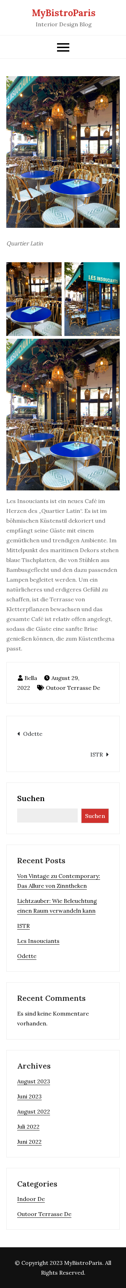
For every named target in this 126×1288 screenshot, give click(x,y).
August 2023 (33, 1081)
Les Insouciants (38, 940)
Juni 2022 (29, 1141)
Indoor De (31, 1198)
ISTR (96, 754)
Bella (30, 677)
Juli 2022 (28, 1126)
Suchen (31, 798)
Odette (32, 733)
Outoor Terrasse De (73, 687)
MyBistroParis (64, 13)
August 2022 (33, 1111)
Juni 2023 (29, 1096)
